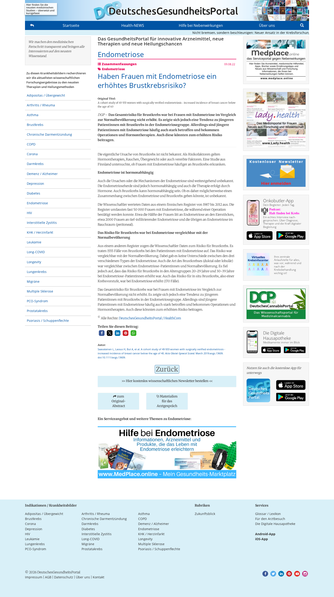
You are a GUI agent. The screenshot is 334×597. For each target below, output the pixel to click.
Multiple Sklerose (40, 291)
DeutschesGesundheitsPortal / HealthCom (150, 318)
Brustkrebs (35, 124)
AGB (48, 577)
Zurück (167, 369)
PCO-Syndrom (37, 301)
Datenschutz (63, 577)
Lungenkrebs (37, 272)
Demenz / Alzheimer (42, 174)
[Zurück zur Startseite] (167, 10)
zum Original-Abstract (119, 401)
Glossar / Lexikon (268, 514)
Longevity (34, 262)
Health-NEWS (132, 25)
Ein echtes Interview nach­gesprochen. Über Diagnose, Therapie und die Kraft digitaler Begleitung (282, 222)
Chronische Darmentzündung (49, 134)
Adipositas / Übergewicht (46, 95)
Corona (32, 154)
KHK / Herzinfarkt (40, 232)
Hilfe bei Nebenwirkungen (201, 25)
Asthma (32, 115)
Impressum (33, 577)
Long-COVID (36, 252)
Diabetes (33, 193)
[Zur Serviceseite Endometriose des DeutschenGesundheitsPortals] (167, 452)
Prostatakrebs (37, 311)
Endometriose (37, 203)
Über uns (267, 25)
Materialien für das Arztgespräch (167, 401)
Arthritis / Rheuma (41, 105)
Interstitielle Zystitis (42, 222)
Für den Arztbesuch (270, 519)
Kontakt (98, 577)
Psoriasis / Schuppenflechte (48, 320)
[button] (102, 333)
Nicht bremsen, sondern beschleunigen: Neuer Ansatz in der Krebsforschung (241, 32)
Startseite (71, 25)
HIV (29, 213)
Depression (35, 183)
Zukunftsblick (205, 514)
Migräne (33, 281)
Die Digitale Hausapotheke (275, 524)
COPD (31, 144)
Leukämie (34, 242)
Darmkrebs (35, 164)
